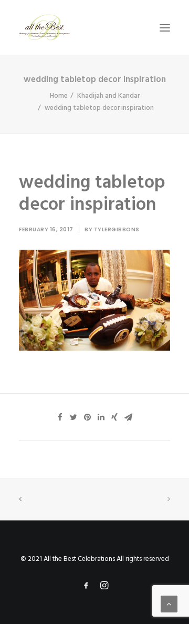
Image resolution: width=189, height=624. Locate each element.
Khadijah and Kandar (108, 95)
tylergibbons (117, 229)
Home (59, 95)
